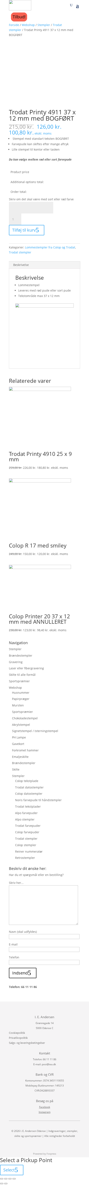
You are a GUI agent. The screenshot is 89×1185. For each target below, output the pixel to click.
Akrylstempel (21, 725)
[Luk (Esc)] (1, 1178)
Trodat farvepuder (28, 826)
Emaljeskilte (20, 757)
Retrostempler (25, 858)
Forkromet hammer (25, 750)
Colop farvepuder (27, 832)
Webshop (28, 25)
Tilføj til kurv (24, 230)
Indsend (20, 973)
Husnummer (20, 693)
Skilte (15, 769)
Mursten (18, 705)
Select (9, 1170)
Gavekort (18, 744)
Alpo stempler (25, 819)
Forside (14, 25)
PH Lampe (19, 737)
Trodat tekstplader (28, 806)
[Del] (5, 1178)
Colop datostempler (28, 794)
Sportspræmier (19, 681)
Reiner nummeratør (29, 851)
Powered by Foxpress (44, 1153)
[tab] (44, 265)
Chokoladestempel (25, 718)
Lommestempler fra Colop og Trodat (50, 247)
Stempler (43, 25)
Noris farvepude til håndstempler (38, 800)
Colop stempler (25, 845)
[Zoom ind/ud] (14, 1178)
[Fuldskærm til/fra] (10, 1178)
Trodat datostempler (29, 787)
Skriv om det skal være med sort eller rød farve (41, 199)
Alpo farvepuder (26, 813)
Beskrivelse (21, 265)
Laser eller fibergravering (26, 668)
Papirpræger (20, 699)
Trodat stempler (20, 252)
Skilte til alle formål (22, 675)
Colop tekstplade (26, 781)
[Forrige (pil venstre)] (1, 1183)
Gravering (16, 662)
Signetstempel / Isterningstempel (35, 731)
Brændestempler (20, 655)
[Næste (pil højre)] (5, 1183)
